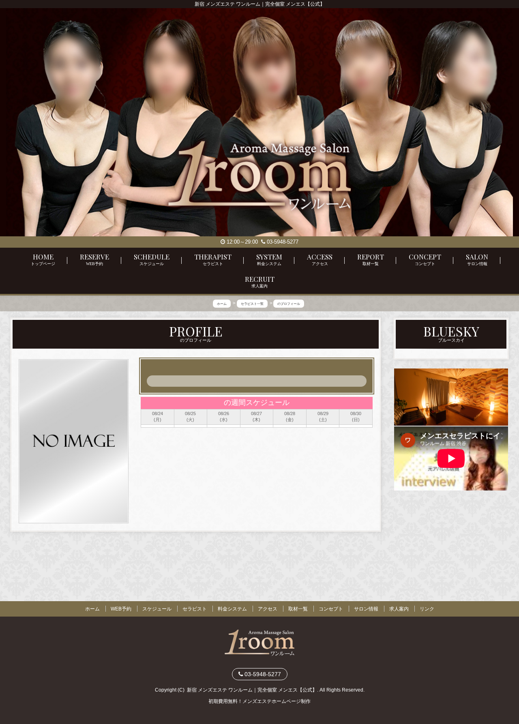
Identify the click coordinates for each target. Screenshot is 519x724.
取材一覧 (298, 609)
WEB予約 (121, 609)
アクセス (267, 609)
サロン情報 (366, 609)
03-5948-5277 (281, 242)
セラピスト (194, 609)
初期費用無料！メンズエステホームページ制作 (259, 701)
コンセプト (331, 609)
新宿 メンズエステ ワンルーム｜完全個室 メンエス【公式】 (252, 690)
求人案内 (399, 609)
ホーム (92, 609)
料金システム (232, 609)
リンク (427, 609)
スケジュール (157, 609)
